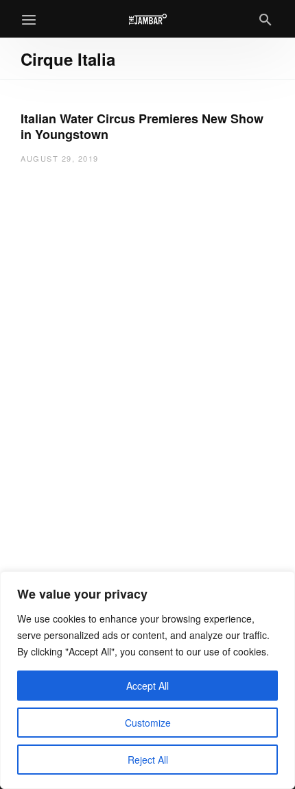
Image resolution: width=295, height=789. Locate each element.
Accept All (147, 685)
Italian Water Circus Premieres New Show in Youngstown (142, 126)
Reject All (148, 759)
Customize (148, 722)
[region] (147, 680)
